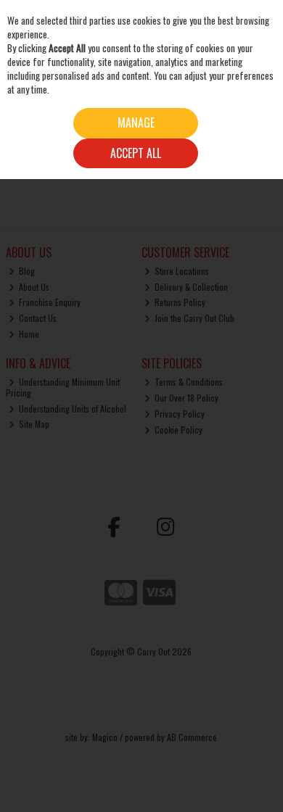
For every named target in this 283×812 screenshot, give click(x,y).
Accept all (135, 153)
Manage (136, 122)
